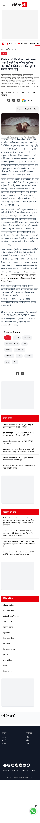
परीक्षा (19, 356)
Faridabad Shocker (12, 344)
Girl (24, 344)
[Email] (28, 765)
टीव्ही (27, 744)
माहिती (4, 740)
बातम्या (14, 49)
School (8, 350)
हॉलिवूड (28, 740)
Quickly (12, 44)
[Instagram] (16, 765)
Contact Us (24, 770)
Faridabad (27, 338)
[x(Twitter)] (13, 100)
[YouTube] (12, 765)
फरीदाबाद (28, 356)
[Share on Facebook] (17, 373)
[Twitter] (9, 765)
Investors (32, 770)
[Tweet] (22, 373)
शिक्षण (4, 744)
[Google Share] (27, 101)
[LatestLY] (19, 6)
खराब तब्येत (9, 356)
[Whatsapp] (18, 100)
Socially (24, 44)
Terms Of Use (15, 770)
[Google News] (24, 765)
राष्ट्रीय (8, 49)
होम (2, 49)
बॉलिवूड (28, 737)
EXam (17, 338)
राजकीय (4, 737)
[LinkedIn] (20, 765)
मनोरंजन (29, 733)
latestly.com (12, 325)
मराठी (35, 109)
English (28, 109)
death (7, 338)
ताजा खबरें (7, 418)
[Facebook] (8, 100)
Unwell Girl (19, 350)
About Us (6, 770)
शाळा (15, 362)
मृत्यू (7, 362)
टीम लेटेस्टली (8, 92)
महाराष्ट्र (32, 44)
